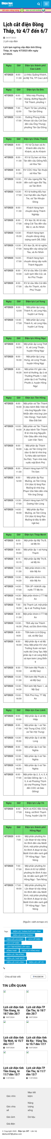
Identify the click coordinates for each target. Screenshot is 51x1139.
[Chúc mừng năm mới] (25, 15)
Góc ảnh (11, 1117)
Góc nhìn (11, 1096)
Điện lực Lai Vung (15, 939)
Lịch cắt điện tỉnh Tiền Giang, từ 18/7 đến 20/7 (13, 1010)
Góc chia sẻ (11, 1108)
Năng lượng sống (31, 1106)
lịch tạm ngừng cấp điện (18, 946)
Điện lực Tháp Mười (16, 958)
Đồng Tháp (12, 950)
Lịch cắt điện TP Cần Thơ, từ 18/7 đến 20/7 (35, 1010)
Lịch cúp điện (13, 943)
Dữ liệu (31, 1117)
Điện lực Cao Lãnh (15, 962)
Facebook (38, 976)
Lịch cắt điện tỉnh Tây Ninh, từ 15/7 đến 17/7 (13, 1041)
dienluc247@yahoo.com (12, 1133)
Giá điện (11, 1123)
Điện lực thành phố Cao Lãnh (27, 931)
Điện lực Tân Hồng (15, 954)
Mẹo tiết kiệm (32, 1094)
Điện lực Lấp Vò (36, 962)
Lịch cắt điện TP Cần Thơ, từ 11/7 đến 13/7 (35, 1071)
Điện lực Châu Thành (23, 935)
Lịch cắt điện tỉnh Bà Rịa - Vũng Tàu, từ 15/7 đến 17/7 (36, 1041)
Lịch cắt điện (34, 939)
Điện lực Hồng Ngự (31, 950)
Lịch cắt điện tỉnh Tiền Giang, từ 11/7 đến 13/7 (13, 1071)
